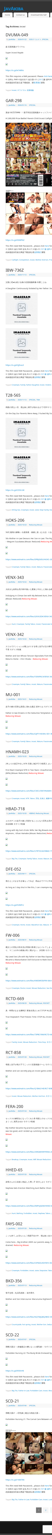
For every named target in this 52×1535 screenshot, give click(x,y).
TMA (38, 400)
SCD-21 (12, 1401)
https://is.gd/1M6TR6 (15, 1480)
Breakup (15, 1159)
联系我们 (37, 82)
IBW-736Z (15, 270)
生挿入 (42, 798)
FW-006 (13, 935)
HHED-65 (14, 1170)
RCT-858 (13, 1052)
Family (22, 385)
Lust (50, 1499)
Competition (24, 260)
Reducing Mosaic (35, 525)
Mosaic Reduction (39, 988)
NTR (27, 798)
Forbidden (28, 1213)
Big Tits (15, 859)
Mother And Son (41, 260)
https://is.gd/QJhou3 (15, 365)
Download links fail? (39, 15)
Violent (48, 385)
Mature (40, 567)
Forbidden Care (36, 1391)
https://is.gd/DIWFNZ (15, 240)
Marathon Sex (36, 925)
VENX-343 (15, 577)
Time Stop (42, 1042)
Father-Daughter (32, 385)
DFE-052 (13, 869)
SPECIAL (45, 39)
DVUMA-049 (17, 34)
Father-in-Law (23, 1391)
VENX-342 (15, 634)
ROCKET (46, 1003)
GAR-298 (14, 100)
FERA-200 (14, 1106)
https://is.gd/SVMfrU (15, 905)
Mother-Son (41, 1324)
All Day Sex (16, 510)
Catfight (15, 260)
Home (7, 15)
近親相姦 (30, 90)
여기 (41, 79)
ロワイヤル (21, 90)
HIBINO (32, 813)
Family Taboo (25, 567)
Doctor (22, 988)
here (47, 246)
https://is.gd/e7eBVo (15, 70)
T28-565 (13, 395)
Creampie (15, 385)
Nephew (41, 1213)
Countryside (16, 1324)
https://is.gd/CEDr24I (15, 490)
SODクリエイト (35, 39)
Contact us (20, 15)
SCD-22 (12, 1335)
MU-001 (13, 694)
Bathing (20, 1213)
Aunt (14, 624)
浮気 (37, 798)
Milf (34, 1159)
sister (37, 510)
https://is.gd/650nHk (15, 1370)
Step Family (44, 510)
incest (14, 90)
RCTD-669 (15, 998)
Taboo (32, 798)
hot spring (26, 1324)
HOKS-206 (15, 520)
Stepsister (43, 1270)
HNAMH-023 (17, 751)
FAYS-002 (14, 1223)
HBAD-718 (15, 808)
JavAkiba (12, 39)
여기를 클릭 (46, 249)
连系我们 (38, 252)
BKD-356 (14, 1281)
